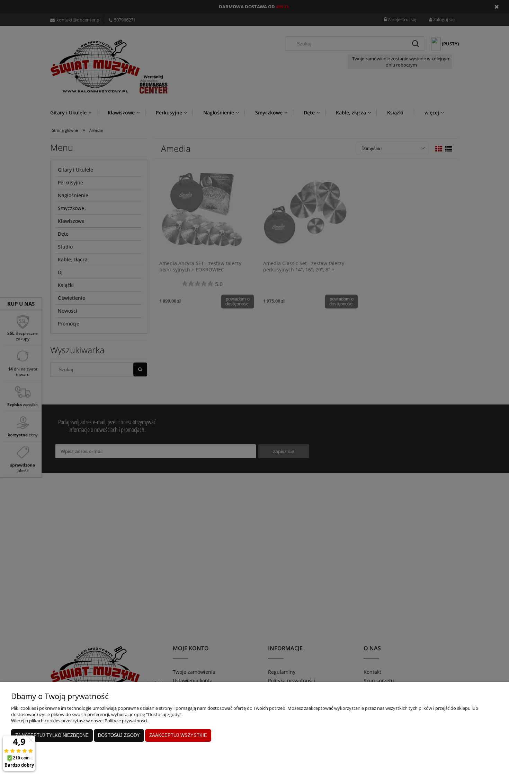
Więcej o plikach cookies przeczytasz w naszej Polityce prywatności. (79, 720)
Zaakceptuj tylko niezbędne (52, 735)
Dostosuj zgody (119, 735)
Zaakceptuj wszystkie (178, 735)
